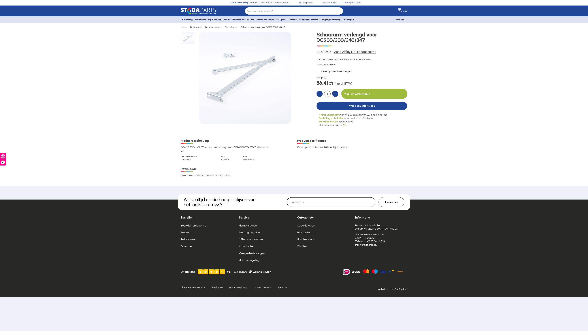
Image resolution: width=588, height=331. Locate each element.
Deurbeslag (187, 19)
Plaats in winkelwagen (357, 93)
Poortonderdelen (265, 19)
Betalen (185, 232)
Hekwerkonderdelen (234, 19)
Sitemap (281, 287)
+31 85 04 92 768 (376, 241)
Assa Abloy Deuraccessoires (355, 52)
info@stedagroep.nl (366, 244)
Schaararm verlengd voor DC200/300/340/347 (263, 27)
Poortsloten (304, 232)
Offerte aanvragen (251, 239)
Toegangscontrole (308, 19)
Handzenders (305, 239)
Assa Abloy (329, 64)
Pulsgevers (282, 19)
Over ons (399, 19)
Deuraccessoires (213, 27)
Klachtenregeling (249, 260)
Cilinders (302, 246)
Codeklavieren (306, 225)
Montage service (249, 232)
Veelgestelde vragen (252, 253)
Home (184, 27)
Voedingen (348, 19)
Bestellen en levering (193, 225)
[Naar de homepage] (207, 11)
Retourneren (188, 239)
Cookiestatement (262, 287)
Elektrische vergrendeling (208, 19)
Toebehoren (231, 27)
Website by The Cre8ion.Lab (392, 289)
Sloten (293, 19)
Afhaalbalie (246, 246)
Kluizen (250, 19)
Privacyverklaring (238, 287)
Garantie (186, 246)
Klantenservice (248, 225)
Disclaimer (217, 287)
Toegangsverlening (330, 19)
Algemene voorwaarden (193, 287)
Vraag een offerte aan (362, 105)
